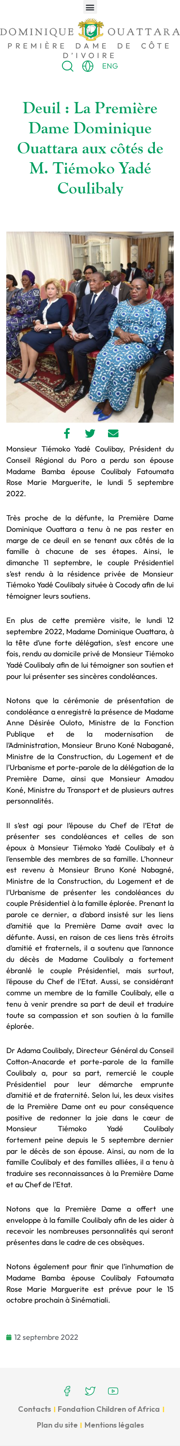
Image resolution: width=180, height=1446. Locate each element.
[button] (90, 7)
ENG (110, 66)
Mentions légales (114, 1425)
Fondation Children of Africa (109, 1409)
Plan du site (57, 1425)
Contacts (34, 1409)
